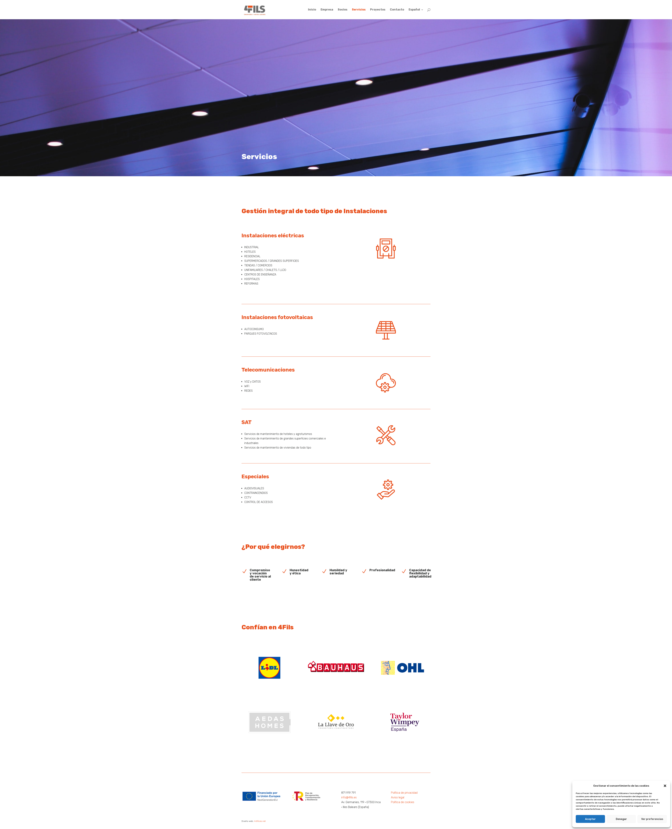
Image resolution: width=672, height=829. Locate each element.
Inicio (312, 9)
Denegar (621, 819)
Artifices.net (260, 821)
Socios (342, 9)
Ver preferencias (652, 819)
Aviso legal (397, 797)
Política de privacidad (404, 792)
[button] (665, 786)
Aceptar (590, 819)
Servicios (359, 9)
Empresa (327, 9)
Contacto (397, 9)
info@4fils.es (349, 797)
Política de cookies (402, 802)
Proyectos (377, 9)
